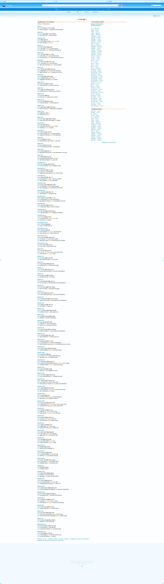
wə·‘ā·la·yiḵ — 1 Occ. (96, 98)
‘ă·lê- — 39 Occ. (95, 43)
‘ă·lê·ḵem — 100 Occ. (96, 46)
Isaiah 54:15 (40, 123)
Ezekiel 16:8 (40, 320)
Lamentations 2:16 (42, 228)
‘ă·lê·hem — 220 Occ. (96, 51)
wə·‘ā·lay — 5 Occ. (96, 95)
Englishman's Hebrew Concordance (46, 540)
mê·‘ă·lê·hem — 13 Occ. (97, 80)
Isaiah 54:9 (40, 117)
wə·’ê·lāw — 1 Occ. (96, 104)
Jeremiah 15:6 (41, 196)
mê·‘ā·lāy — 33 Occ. (96, 69)
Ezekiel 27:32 (41, 478)
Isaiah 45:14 (40, 82)
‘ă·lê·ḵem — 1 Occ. (96, 39)
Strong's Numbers (64, 539)
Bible (6, 16)
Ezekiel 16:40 (41, 352)
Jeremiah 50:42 (41, 209)
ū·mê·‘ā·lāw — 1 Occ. (96, 89)
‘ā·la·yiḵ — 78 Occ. (96, 37)
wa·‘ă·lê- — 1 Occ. (96, 91)
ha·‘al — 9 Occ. (95, 63)
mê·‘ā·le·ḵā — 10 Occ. (96, 75)
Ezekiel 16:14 (41, 333)
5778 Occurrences (96, 25)
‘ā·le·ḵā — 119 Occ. (96, 45)
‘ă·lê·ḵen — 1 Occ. (96, 48)
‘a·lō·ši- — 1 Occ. (95, 57)
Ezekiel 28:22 (41, 498)
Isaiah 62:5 (40, 155)
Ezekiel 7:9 (40, 297)
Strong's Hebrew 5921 (97, 24)
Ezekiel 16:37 (41, 346)
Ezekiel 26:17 (41, 451)
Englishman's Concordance (109, 142)
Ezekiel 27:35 (41, 486)
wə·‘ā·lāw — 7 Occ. (96, 97)
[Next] (162, 263)
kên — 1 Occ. (94, 66)
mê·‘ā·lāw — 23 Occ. (96, 71)
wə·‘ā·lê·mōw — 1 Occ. (97, 101)
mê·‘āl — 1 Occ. (95, 115)
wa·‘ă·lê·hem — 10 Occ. (97, 92)
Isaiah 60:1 (40, 137)
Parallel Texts (60, 540)
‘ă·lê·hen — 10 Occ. (96, 53)
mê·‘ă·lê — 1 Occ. (95, 74)
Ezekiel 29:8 (40, 505)
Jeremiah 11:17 (41, 168)
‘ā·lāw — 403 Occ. (95, 34)
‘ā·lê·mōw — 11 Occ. (96, 54)
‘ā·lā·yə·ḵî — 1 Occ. (96, 36)
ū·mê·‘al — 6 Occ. (95, 87)
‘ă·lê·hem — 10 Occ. (96, 40)
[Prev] (1, 263)
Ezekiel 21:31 (41, 367)
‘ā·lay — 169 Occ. (95, 33)
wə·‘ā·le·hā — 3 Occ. (96, 100)
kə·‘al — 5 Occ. (95, 65)
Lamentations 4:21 (42, 243)
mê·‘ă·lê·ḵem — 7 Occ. (97, 77)
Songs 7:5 (40, 45)
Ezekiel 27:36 (41, 492)
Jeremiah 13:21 (41, 175)
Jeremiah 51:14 (41, 215)
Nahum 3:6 (40, 518)
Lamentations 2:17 (42, 235)
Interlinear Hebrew (53, 539)
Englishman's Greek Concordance (79, 539)
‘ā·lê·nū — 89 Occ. (96, 56)
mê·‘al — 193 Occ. (96, 68)
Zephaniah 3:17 (41, 524)
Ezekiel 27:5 (40, 465)
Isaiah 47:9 (40, 88)
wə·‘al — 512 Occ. (95, 94)
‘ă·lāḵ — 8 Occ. (95, 30)
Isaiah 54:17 (40, 130)
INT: (38, 29)
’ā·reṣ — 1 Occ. (95, 60)
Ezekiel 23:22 (41, 379)
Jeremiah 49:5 (41, 203)
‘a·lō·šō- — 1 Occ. (95, 59)
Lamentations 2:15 (42, 222)
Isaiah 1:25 (40, 52)
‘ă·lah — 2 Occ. (95, 31)
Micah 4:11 (40, 511)
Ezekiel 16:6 (40, 314)
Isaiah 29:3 (40, 60)
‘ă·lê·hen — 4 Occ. (96, 42)
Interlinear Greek (41, 539)
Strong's (9, 16)
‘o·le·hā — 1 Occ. (95, 83)
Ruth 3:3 (39, 26)
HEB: (38, 28)
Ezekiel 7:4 (40, 273)
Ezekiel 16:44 (41, 360)
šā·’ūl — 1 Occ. (95, 84)
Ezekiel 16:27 (41, 339)
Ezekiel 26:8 (40, 423)
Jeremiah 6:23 (41, 162)
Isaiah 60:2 (40, 143)
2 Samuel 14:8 (41, 38)
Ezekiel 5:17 (40, 256)
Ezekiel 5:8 (40, 249)
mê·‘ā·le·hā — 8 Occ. (96, 78)
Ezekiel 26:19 (41, 458)
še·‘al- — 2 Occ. (95, 86)
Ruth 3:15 (40, 32)
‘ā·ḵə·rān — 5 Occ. (96, 111)
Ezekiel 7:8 (40, 285)
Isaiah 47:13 (40, 111)
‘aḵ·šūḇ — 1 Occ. (95, 112)
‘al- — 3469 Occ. (95, 28)
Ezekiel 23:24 (41, 393)
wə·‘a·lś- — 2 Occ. (95, 103)
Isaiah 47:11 (40, 93)
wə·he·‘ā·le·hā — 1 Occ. (97, 106)
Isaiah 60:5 (40, 149)
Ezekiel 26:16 (41, 445)
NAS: (38, 41)
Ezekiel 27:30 (41, 471)
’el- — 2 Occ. (94, 62)
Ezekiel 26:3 (40, 408)
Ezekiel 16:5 (40, 303)
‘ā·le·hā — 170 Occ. (96, 49)
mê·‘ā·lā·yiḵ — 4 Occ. (96, 72)
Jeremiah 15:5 (41, 190)
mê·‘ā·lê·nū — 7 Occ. (96, 81)
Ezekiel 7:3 (40, 262)
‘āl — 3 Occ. (94, 114)
